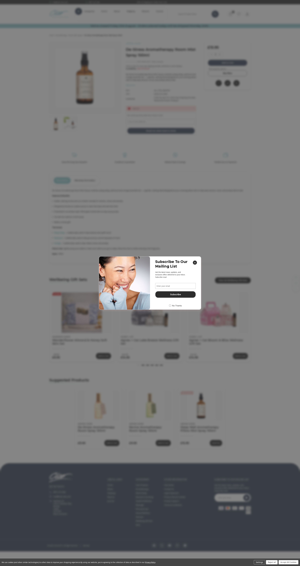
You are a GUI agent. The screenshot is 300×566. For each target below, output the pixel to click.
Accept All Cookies (288, 562)
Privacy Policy (150, 562)
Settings (259, 562)
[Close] (195, 262)
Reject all (272, 562)
